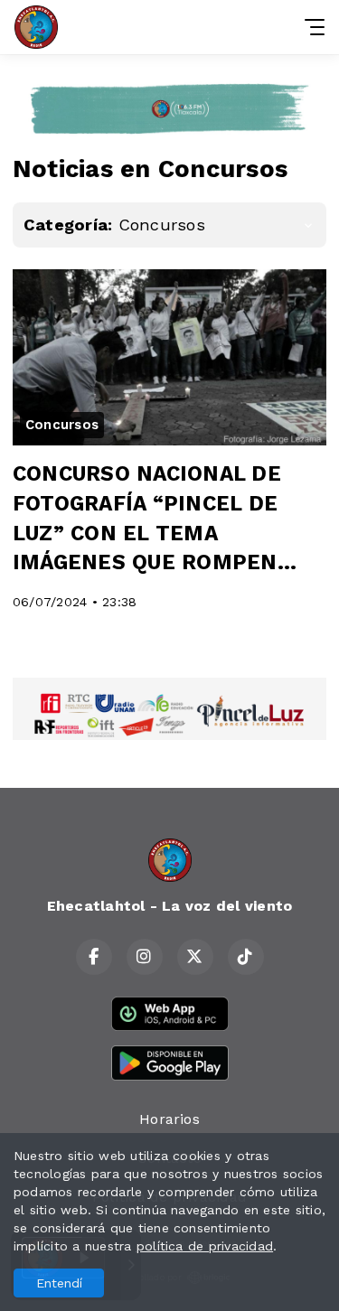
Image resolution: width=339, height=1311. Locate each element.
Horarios (169, 1119)
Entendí (59, 1283)
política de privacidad (205, 1246)
